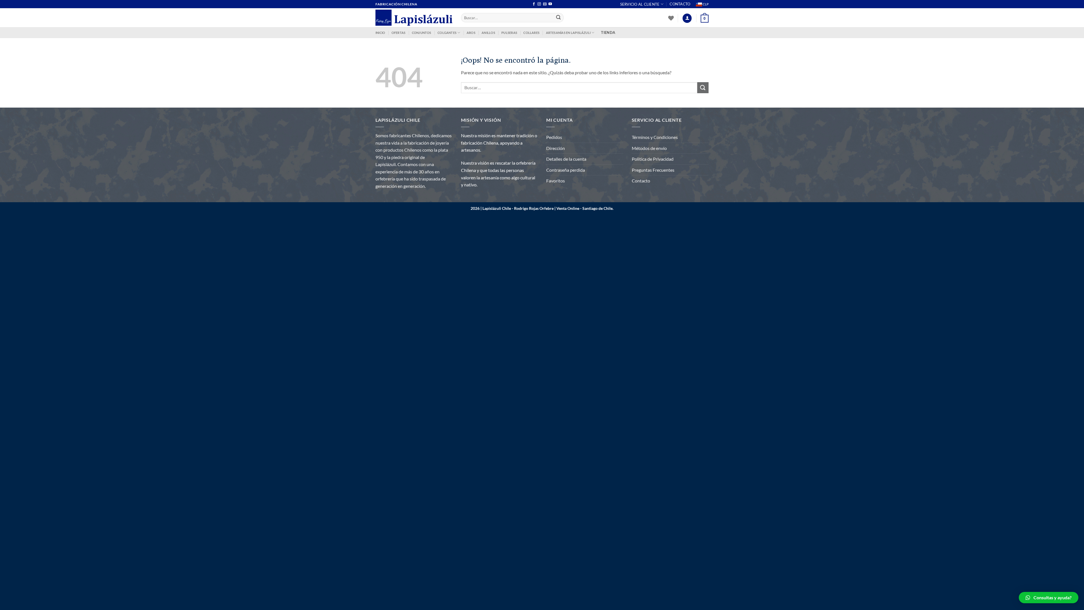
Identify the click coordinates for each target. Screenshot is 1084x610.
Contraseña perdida (565, 170)
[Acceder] (687, 18)
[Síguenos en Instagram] (539, 4)
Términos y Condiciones (655, 137)
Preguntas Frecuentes (653, 170)
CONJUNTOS (421, 32)
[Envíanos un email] (545, 4)
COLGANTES (447, 32)
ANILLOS (488, 32)
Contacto (680, 4)
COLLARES (531, 32)
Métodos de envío (649, 148)
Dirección (555, 148)
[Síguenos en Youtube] (550, 4)
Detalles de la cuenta (566, 159)
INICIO (380, 32)
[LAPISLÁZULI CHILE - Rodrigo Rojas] (414, 18)
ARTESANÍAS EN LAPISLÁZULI (568, 32)
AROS (471, 32)
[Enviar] (558, 18)
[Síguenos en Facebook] (534, 4)
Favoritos (555, 180)
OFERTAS (399, 32)
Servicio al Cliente (640, 4)
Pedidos (554, 137)
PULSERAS (509, 32)
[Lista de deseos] (671, 18)
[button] (1048, 597)
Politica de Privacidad (653, 159)
